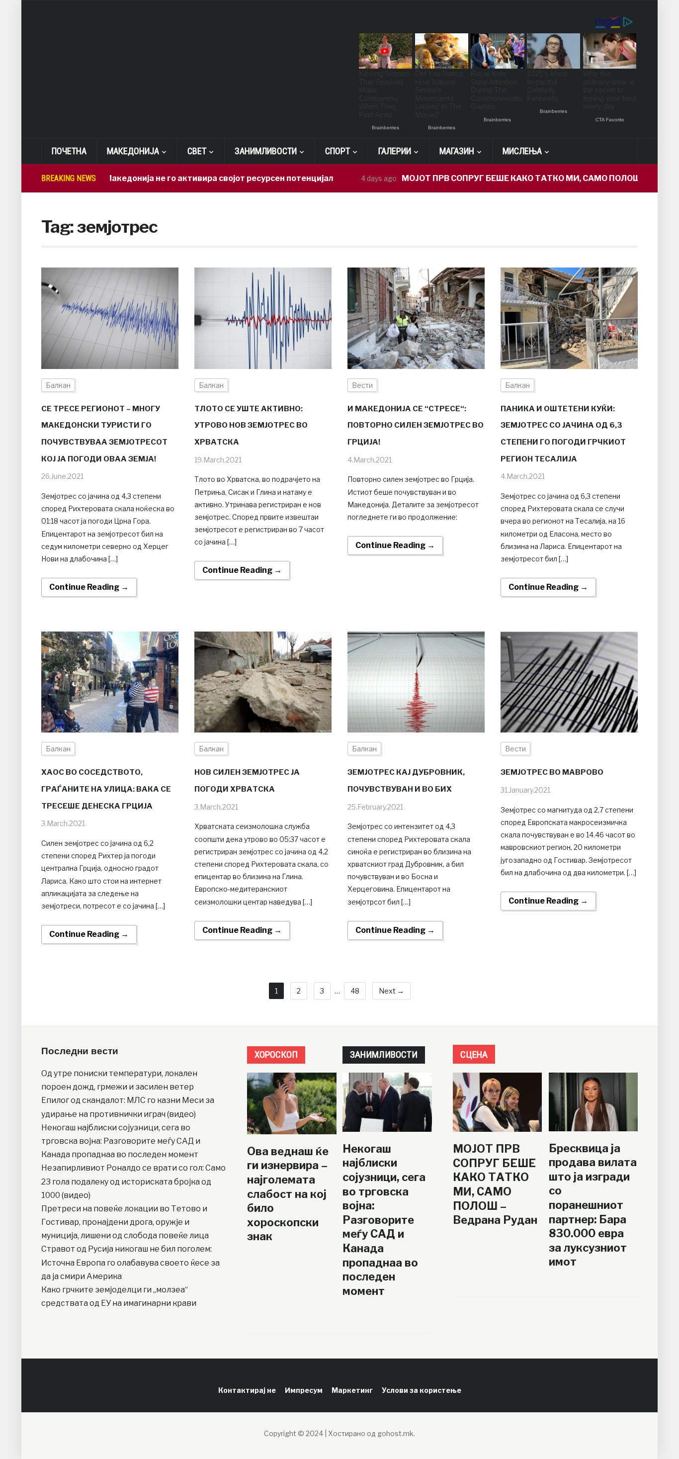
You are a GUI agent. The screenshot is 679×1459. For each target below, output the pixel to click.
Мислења (522, 151)
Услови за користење (421, 1390)
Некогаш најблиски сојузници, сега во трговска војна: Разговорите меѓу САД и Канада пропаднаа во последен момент (120, 1141)
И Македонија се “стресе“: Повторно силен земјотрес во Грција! (415, 425)
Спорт (337, 151)
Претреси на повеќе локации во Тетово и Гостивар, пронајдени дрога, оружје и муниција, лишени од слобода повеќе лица (125, 1222)
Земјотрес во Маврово (552, 772)
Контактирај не (247, 1390)
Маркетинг (352, 1390)
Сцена (474, 1054)
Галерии (394, 151)
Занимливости (266, 151)
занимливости (384, 1054)
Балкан (58, 385)
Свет (196, 151)
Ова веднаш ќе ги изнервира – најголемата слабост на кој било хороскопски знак (288, 1194)
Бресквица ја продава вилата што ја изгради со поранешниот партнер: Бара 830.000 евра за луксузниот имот (593, 1205)
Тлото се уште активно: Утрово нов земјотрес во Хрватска (251, 425)
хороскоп (276, 1054)
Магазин (456, 151)
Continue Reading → (89, 587)
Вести (362, 385)
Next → (391, 991)
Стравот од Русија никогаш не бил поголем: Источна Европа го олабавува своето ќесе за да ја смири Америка (130, 1262)
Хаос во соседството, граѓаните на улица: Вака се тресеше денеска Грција (106, 789)
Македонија (133, 151)
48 (354, 991)
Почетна (69, 151)
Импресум (304, 1390)
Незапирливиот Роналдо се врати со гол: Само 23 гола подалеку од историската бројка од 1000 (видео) (133, 1181)
